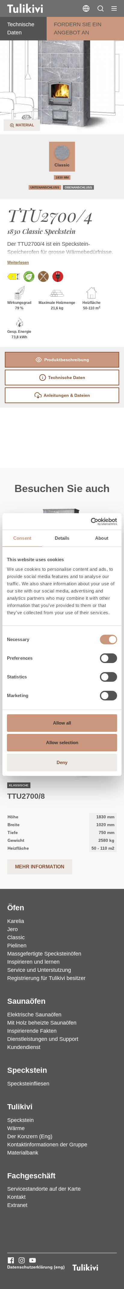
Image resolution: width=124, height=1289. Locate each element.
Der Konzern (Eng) (29, 1136)
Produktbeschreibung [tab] (66, 359)
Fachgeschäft (31, 1175)
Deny (62, 762)
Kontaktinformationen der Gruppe (47, 1145)
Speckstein (27, 1070)
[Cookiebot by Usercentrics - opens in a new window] (90, 522)
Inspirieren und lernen (33, 962)
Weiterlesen (18, 262)
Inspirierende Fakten (32, 1031)
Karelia (15, 921)
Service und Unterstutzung (39, 970)
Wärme (16, 1128)
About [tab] (101, 538)
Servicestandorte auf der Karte (44, 1189)
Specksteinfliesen (28, 1084)
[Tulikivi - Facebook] (10, 1260)
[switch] (108, 658)
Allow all (62, 722)
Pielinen (16, 946)
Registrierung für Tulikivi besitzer (46, 978)
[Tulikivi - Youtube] (32, 1260)
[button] (100, 8)
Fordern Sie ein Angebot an (77, 28)
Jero (12, 929)
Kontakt (16, 1197)
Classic (62, 165)
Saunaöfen (26, 1001)
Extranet (17, 1205)
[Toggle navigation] (114, 8)
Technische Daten (20, 28)
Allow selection (62, 742)
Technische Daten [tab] (66, 377)
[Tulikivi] (32, 8)
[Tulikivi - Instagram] (21, 1260)
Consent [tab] (22, 538)
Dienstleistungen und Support (42, 1039)
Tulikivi (20, 1106)
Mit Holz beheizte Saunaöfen (41, 1023)
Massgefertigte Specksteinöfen (44, 954)
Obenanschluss (78, 187)
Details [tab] (62, 538)
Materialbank (22, 1153)
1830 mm (62, 177)
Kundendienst (23, 1047)
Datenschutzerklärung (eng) (36, 1267)
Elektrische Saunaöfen (34, 1015)
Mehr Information (39, 866)
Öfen (15, 907)
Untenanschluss (44, 187)
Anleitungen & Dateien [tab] (67, 395)
